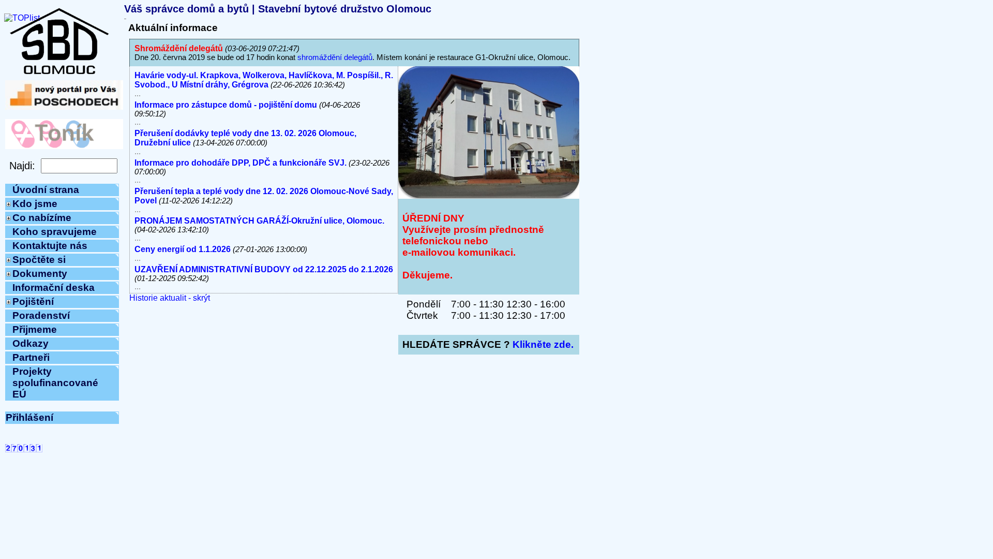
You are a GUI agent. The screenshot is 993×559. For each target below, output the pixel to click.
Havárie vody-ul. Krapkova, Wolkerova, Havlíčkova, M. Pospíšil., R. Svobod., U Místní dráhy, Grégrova (263, 80)
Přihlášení (29, 417)
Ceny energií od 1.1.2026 (182, 249)
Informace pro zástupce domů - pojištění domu (225, 104)
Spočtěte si (39, 259)
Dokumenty (39, 273)
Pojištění (33, 301)
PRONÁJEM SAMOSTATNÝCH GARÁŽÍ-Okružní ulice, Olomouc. (259, 220)
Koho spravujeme (54, 231)
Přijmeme (34, 329)
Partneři (31, 357)
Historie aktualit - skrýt (169, 297)
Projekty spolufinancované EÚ (55, 383)
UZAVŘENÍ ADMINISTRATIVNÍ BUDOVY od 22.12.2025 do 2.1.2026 (263, 269)
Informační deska (53, 287)
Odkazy (30, 343)
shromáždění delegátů (334, 57)
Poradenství (41, 315)
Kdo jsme (34, 203)
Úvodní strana (45, 189)
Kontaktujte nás (49, 245)
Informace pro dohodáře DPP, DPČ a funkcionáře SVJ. (240, 162)
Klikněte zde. (543, 344)
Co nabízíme (41, 217)
